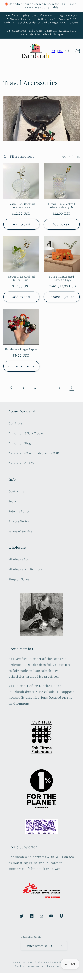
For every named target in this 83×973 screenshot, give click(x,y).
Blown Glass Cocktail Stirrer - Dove (21, 205)
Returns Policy (19, 511)
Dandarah (24, 962)
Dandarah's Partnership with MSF (34, 453)
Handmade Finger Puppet (21, 349)
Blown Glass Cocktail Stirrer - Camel (21, 278)
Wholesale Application (25, 569)
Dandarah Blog (20, 443)
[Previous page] (11, 387)
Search (14, 501)
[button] (5, 51)
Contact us (16, 491)
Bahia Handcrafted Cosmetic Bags (61, 278)
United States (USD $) (39, 945)
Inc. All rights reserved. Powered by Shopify (49, 962)
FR (53, 51)
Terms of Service (20, 531)
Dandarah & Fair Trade (26, 433)
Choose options (62, 297)
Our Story (16, 423)
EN (60, 51)
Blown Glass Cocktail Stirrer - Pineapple (61, 205)
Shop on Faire (19, 579)
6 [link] (72, 387)
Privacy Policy (19, 521)
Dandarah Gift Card (23, 463)
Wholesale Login (21, 559)
